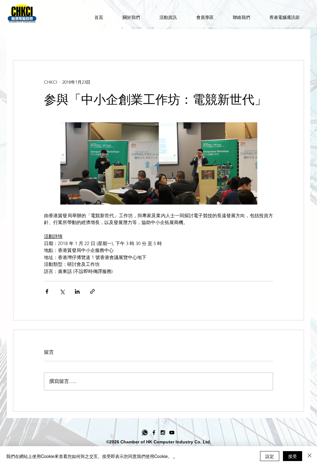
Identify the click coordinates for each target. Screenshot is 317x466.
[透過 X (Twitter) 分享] (62, 291)
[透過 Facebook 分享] (47, 291)
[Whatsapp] (145, 432)
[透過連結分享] (92, 291)
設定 (269, 456)
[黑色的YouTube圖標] (172, 432)
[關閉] (309, 456)
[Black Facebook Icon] (154, 432)
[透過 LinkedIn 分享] (77, 291)
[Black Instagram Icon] (163, 432)
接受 (292, 456)
